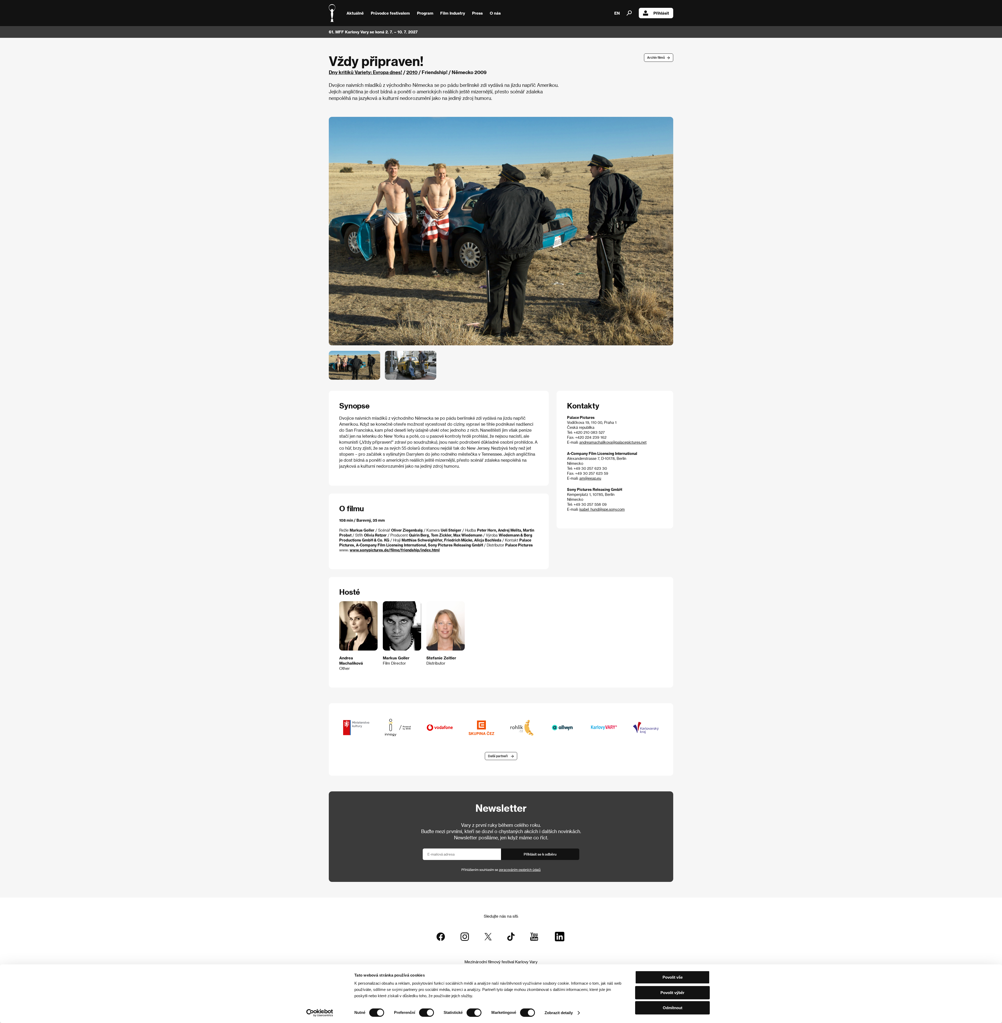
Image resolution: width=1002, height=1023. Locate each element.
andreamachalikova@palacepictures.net (613, 442)
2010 (412, 72)
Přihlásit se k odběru (540, 854)
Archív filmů (656, 57)
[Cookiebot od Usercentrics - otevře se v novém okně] (320, 1013)
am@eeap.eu (590, 478)
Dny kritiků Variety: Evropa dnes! (365, 72)
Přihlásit (661, 13)
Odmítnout (672, 1008)
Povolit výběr (672, 992)
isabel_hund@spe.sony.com (602, 509)
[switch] (426, 1012)
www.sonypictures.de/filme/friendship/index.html (395, 550)
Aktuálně (355, 13)
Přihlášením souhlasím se (501, 869)
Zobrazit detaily (559, 1012)
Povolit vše (673, 977)
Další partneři (498, 756)
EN (617, 13)
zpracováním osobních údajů (520, 869)
